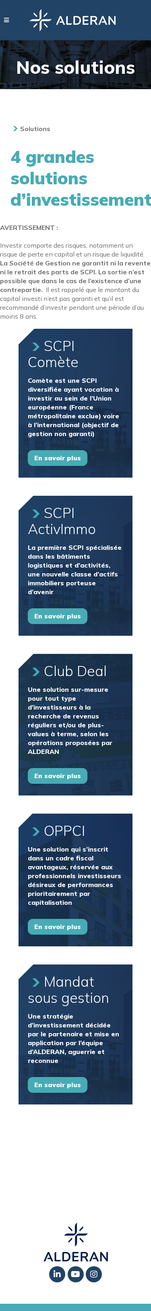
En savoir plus (57, 458)
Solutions (35, 129)
